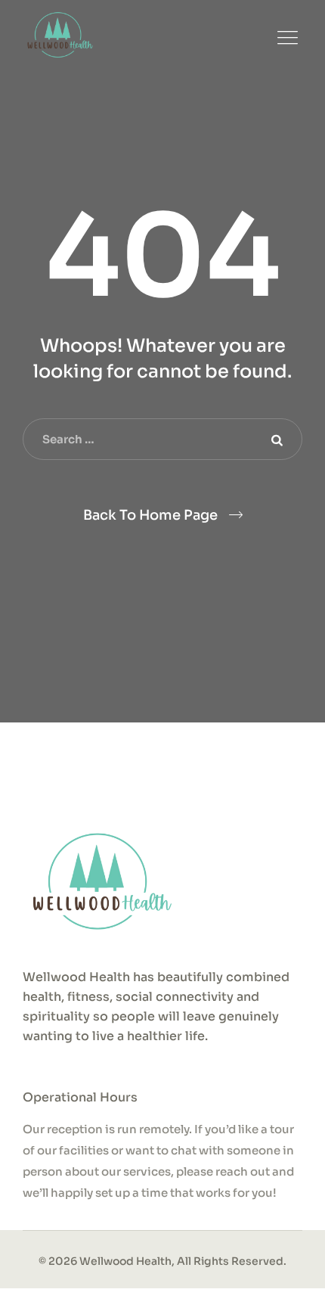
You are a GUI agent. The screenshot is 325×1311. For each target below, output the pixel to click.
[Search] (276, 439)
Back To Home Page (150, 515)
